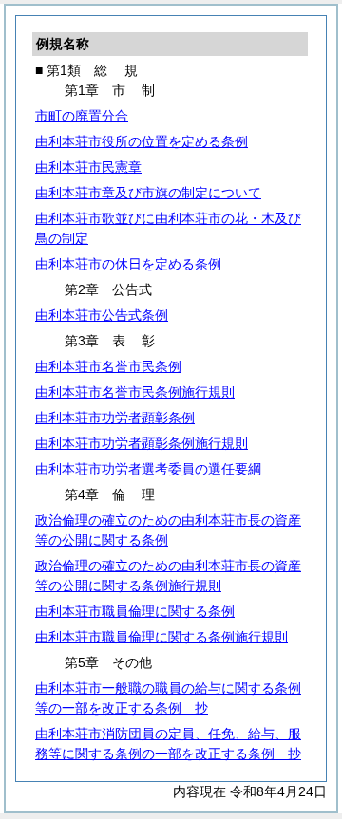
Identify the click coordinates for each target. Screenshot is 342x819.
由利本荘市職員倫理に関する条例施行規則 (161, 636)
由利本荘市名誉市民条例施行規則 (135, 392)
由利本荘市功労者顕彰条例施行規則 (141, 443)
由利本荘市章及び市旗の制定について (148, 192)
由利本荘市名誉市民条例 (108, 366)
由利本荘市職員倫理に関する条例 (135, 611)
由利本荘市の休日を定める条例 (128, 263)
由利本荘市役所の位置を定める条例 (141, 141)
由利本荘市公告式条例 (101, 315)
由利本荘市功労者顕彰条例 (115, 417)
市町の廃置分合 (81, 115)
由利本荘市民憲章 (88, 167)
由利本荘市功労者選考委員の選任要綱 (148, 468)
